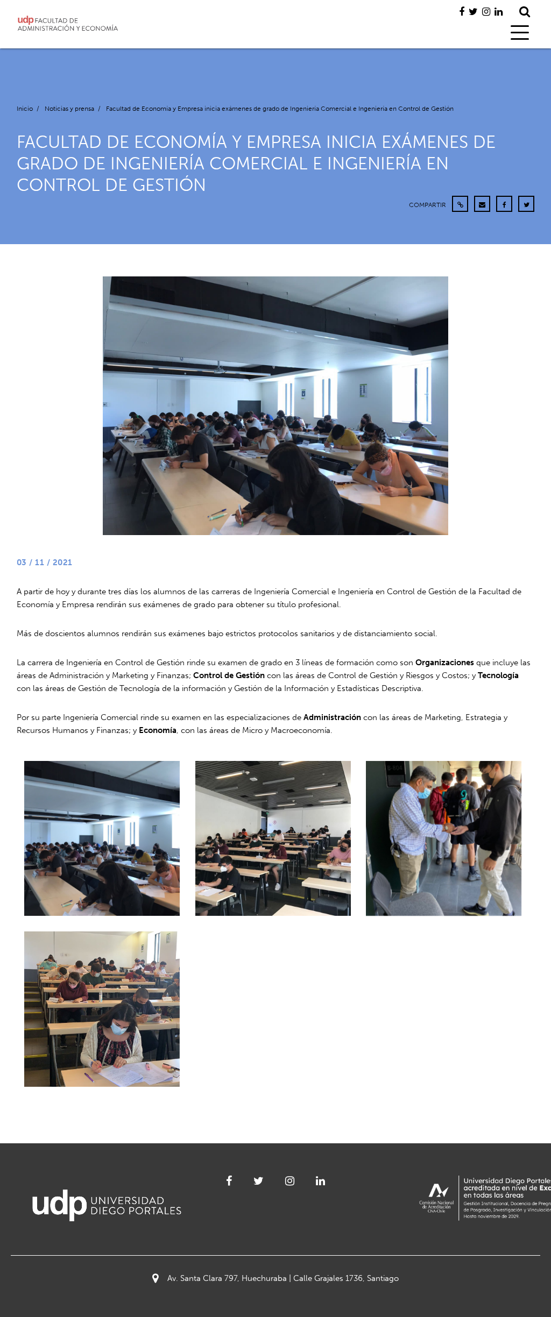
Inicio (25, 108)
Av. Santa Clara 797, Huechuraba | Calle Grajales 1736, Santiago (283, 1278)
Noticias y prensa (69, 108)
